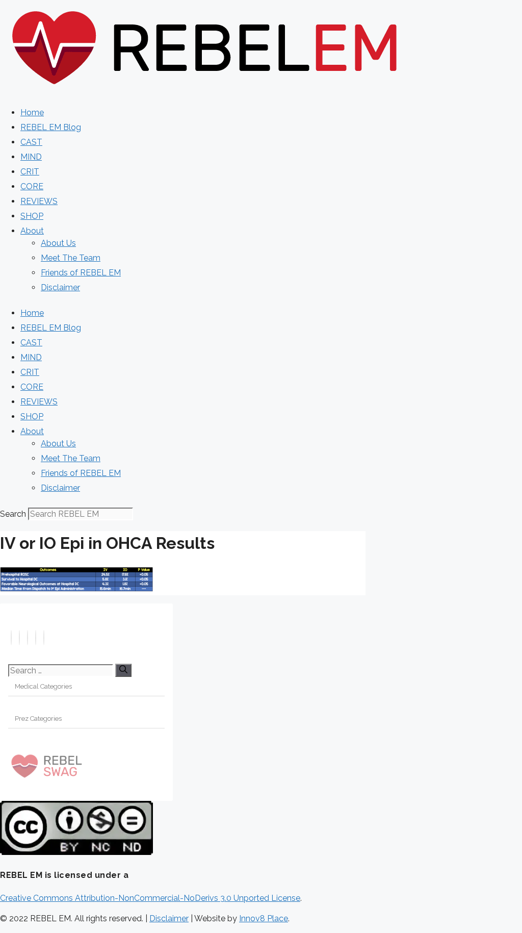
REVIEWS (39, 201)
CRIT (29, 171)
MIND (31, 157)
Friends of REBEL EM (81, 273)
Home (32, 112)
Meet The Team (70, 258)
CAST (31, 142)
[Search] (123, 670)
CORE (31, 186)
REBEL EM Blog (50, 127)
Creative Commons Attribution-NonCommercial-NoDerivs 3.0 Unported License (150, 898)
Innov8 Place (263, 918)
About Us (58, 243)
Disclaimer (60, 287)
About (32, 231)
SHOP (31, 216)
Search (13, 514)
